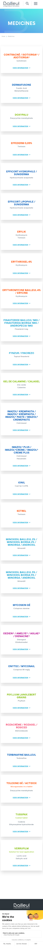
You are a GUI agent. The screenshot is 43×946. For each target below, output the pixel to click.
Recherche (27, 3)
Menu (35, 3)
